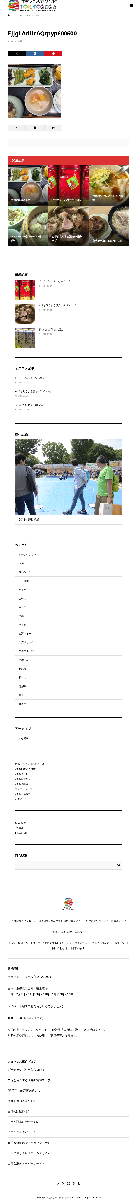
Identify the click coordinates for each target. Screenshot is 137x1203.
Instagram (21, 832)
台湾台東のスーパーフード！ (26, 1163)
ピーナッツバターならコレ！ (54, 281)
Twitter (19, 827)
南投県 (22, 589)
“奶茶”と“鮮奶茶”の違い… (52, 329)
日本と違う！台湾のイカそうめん (29, 1153)
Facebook (20, 822)
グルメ (22, 563)
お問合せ (20, 799)
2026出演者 (21, 784)
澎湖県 (22, 686)
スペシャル (25, 572)
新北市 (22, 668)
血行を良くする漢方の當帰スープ (57, 305)
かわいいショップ (29, 554)
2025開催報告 (23, 794)
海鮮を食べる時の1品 (21, 1101)
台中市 (22, 598)
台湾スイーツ (26, 633)
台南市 (22, 616)
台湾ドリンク (26, 642)
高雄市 (22, 703)
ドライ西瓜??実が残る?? (23, 1122)
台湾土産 (24, 660)
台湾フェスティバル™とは (29, 763)
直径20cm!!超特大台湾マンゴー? (28, 1143)
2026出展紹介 (23, 773)
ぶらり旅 (24, 581)
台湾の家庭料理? (18, 1111)
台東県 (22, 624)
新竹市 (22, 677)
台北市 (22, 607)
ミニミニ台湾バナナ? (21, 1132)
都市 (21, 695)
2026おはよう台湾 (25, 768)
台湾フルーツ (26, 651)
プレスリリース (23, 789)
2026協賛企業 (23, 778)
